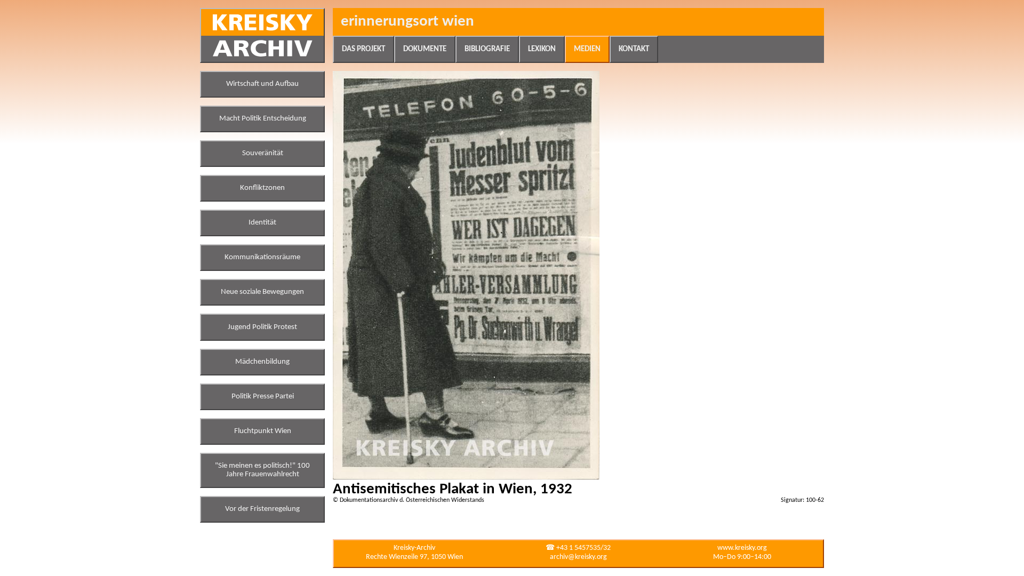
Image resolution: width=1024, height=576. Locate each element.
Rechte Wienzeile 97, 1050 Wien (414, 557)
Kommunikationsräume (262, 257)
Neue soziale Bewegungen (262, 292)
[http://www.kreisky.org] (262, 35)
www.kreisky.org (742, 548)
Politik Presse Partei (262, 397)
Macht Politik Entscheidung (262, 119)
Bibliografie (487, 49)
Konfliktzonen (262, 188)
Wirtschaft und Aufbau (262, 84)
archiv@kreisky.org (578, 557)
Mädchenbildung (262, 362)
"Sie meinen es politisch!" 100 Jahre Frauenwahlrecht (262, 470)
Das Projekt (363, 49)
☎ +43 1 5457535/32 (578, 548)
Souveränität (262, 153)
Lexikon (542, 49)
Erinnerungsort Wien (407, 21)
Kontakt (634, 49)
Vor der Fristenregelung (262, 509)
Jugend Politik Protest (262, 327)
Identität (262, 223)
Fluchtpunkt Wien (262, 431)
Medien (587, 49)
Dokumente (424, 49)
